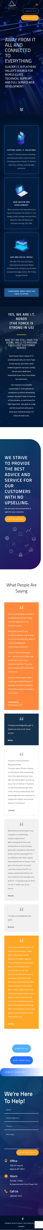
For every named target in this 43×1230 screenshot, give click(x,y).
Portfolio (21, 1048)
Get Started (15, 519)
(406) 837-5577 (30, 11)
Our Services (21, 1060)
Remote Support (30, 17)
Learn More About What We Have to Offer (21, 292)
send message (27, 1152)
